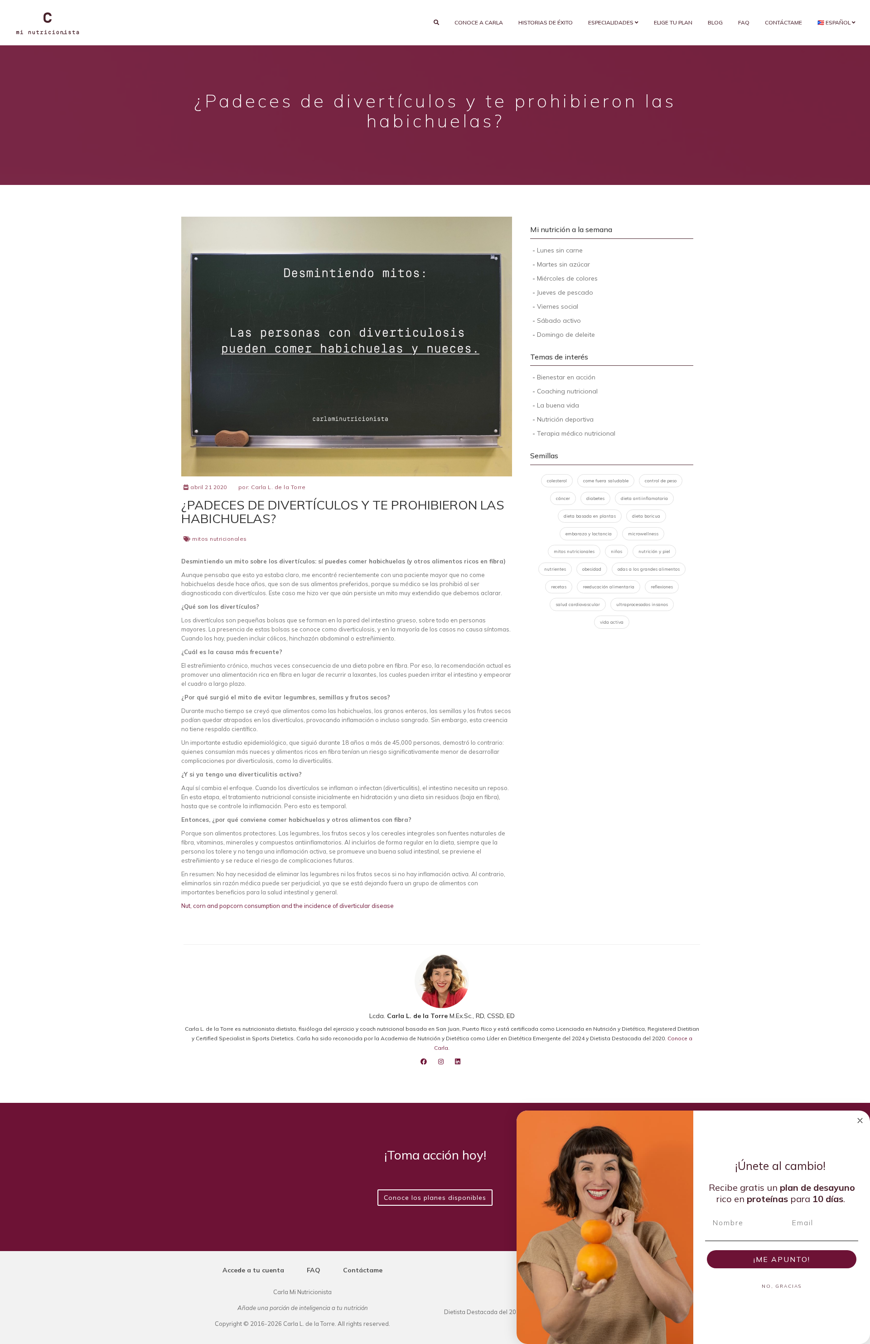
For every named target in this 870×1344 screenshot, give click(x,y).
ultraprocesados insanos (642, 604)
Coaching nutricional (567, 391)
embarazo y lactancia (589, 534)
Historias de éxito (545, 22)
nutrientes (555, 569)
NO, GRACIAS (782, 1286)
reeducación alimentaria (608, 587)
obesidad (591, 569)
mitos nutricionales (219, 538)
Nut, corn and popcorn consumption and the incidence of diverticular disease (287, 905)
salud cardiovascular (578, 604)
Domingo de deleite (566, 334)
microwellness (643, 534)
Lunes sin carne (560, 250)
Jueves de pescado (565, 292)
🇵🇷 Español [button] (834, 22)
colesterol (557, 481)
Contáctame (783, 22)
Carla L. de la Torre (278, 487)
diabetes (595, 498)
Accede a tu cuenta (253, 1270)
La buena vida (558, 405)
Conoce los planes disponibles (435, 1198)
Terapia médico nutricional (576, 433)
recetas (558, 587)
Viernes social (557, 306)
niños (616, 551)
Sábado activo (559, 320)
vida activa (612, 622)
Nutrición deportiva (565, 419)
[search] (436, 23)
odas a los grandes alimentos (649, 569)
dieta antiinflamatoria (644, 498)
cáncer (563, 498)
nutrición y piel (654, 551)
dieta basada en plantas (590, 516)
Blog (715, 22)
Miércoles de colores (567, 278)
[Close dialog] (860, 1120)
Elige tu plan (673, 22)
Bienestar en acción (566, 377)
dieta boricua (646, 516)
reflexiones (662, 587)
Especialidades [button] (611, 22)
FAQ (743, 22)
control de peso (661, 481)
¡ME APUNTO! (782, 1259)
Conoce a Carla (478, 22)
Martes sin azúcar (563, 264)
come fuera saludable (605, 481)
